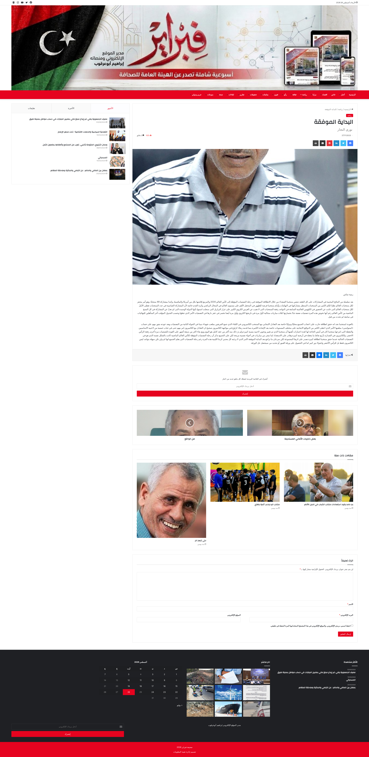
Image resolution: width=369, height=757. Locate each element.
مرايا (314, 95)
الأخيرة (71, 108)
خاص (333, 95)
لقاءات (231, 95)
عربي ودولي (197, 95)
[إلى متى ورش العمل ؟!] (228, 692)
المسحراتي (102, 158)
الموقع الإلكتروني (234, 615)
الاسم (350, 604)
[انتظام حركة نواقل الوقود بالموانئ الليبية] (228, 709)
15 (176, 686)
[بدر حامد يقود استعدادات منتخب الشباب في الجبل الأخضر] (318, 482)
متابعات (265, 95)
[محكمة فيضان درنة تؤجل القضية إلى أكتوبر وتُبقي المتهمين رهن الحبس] (200, 709)
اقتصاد (324, 95)
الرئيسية (352, 95)
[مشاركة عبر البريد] (322, 143)
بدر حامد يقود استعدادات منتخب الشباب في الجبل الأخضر (328, 504)
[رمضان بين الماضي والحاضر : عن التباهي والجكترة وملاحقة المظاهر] (117, 174)
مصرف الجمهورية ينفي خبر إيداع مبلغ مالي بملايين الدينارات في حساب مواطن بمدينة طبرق (68, 119)
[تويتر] (343, 143)
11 (141, 680)
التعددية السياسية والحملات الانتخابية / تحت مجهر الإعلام (82, 132)
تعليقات (31, 108)
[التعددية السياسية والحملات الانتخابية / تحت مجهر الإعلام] (117, 135)
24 (152, 692)
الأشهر (110, 108)
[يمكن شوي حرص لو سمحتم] (256, 709)
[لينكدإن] (336, 143)
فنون (276, 95)
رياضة (304, 95)
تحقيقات (253, 95)
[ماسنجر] (319, 355)
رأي (285, 95)
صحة (221, 95)
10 (153, 680)
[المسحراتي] (117, 161)
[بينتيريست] (329, 143)
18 (141, 686)
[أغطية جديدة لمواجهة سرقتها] (200, 692)
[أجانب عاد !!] (200, 676)
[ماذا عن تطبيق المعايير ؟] (256, 692)
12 (129, 680)
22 (176, 692)
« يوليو (179, 705)
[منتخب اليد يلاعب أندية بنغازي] (245, 482)
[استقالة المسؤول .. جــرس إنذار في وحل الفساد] (228, 676)
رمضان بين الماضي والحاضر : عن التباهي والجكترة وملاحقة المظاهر (78, 170)
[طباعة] (316, 143)
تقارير (242, 95)
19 (129, 686)
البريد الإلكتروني (346, 615)
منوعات (210, 95)
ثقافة (294, 95)
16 (164, 686)
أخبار (343, 95)
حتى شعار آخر (200, 540)
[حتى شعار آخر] (171, 500)
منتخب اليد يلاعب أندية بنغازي (267, 504)
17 (153, 686)
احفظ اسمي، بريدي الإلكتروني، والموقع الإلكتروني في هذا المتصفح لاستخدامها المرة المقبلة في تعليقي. (310, 626)
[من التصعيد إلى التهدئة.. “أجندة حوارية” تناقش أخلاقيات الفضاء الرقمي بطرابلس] (256, 676)
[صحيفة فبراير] (184, 47)
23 (164, 692)
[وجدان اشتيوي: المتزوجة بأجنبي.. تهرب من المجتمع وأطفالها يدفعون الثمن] (117, 148)
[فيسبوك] (350, 143)
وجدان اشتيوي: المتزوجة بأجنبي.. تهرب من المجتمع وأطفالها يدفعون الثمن (75, 145)
